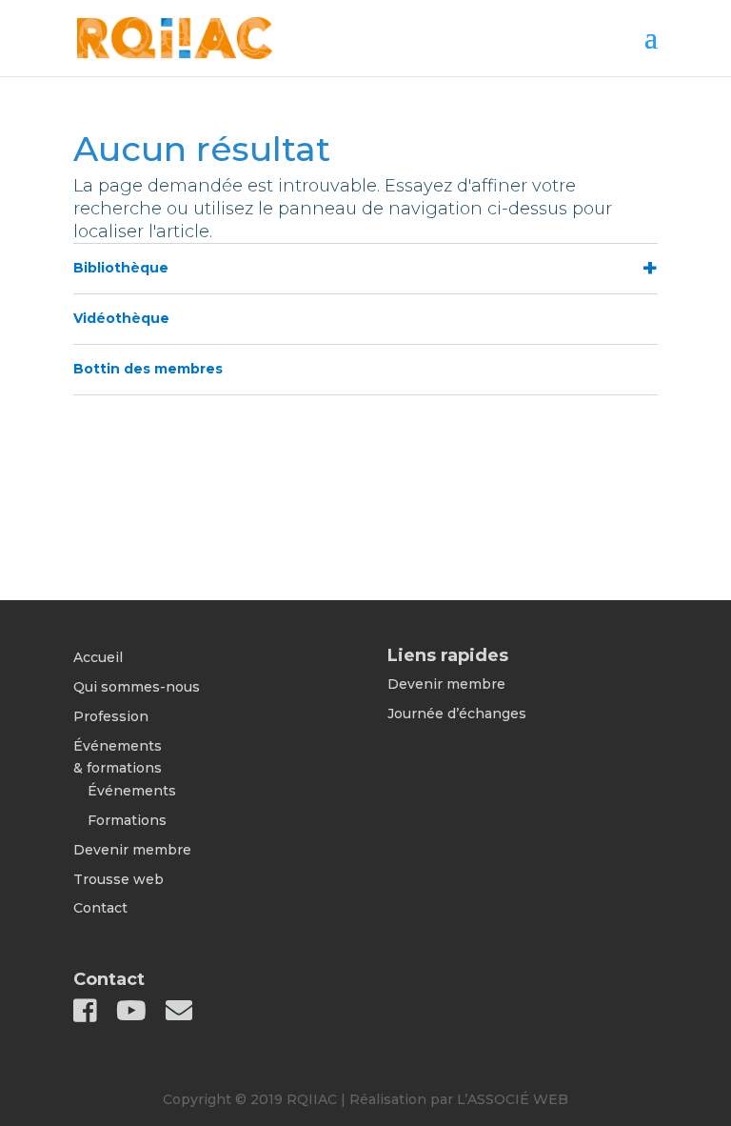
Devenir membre (132, 849)
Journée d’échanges (456, 713)
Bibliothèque (120, 267)
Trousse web (118, 879)
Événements (132, 790)
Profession (110, 716)
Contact (100, 907)
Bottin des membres (148, 368)
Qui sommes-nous (136, 686)
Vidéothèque (121, 318)
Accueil (98, 657)
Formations (127, 820)
